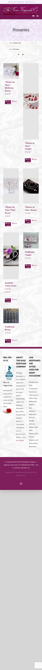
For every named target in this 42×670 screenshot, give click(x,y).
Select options (9, 102)
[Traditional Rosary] (11, 315)
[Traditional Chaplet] (31, 240)
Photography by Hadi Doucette (14, 472)
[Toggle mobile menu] (38, 16)
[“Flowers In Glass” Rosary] (31, 186)
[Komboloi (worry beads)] (11, 255)
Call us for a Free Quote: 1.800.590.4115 (22, 2)
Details (15, 101)
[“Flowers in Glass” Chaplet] (31, 101)
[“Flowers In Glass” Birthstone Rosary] (11, 71)
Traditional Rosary (9, 328)
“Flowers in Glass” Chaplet (29, 146)
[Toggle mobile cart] (33, 16)
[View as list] (23, 54)
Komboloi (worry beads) (10, 284)
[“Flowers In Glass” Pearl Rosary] (11, 186)
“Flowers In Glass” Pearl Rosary (10, 210)
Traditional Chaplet (29, 253)
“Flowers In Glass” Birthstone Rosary (10, 86)
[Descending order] (32, 43)
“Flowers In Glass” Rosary (31, 208)
